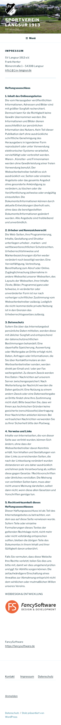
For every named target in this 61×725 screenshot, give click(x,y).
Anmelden (11, 696)
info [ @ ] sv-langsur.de (18, 70)
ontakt (11, 676)
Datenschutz (45, 676)
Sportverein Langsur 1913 (22, 22)
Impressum (27, 676)
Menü (32, 38)
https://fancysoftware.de (20, 646)
